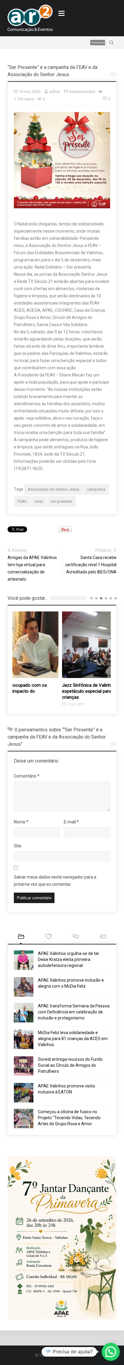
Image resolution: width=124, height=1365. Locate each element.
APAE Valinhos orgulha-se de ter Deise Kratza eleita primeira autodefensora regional (68, 959)
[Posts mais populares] (48, 937)
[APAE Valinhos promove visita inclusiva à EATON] (23, 1092)
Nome (21, 821)
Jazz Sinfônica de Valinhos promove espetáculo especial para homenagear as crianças (55, 691)
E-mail (71, 821)
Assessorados (82, 91)
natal (38, 501)
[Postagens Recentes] (21, 937)
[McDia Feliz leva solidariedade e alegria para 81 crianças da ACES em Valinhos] (23, 1039)
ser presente (61, 501)
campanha (96, 489)
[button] (111, 1352)
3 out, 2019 (27, 704)
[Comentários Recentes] (75, 937)
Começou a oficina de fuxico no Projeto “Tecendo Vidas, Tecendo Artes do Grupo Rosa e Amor (69, 1117)
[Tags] (103, 937)
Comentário (26, 776)
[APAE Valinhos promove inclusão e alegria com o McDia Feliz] (23, 987)
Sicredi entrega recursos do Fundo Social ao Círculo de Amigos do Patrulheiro (70, 1065)
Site (17, 845)
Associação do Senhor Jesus (53, 489)
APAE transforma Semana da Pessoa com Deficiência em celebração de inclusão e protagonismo (74, 1012)
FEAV (21, 501)
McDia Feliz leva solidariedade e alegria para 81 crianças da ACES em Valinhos (73, 1038)
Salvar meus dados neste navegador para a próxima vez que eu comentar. (55, 881)
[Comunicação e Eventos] (30, 18)
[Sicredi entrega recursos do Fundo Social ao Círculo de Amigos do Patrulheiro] (23, 1066)
